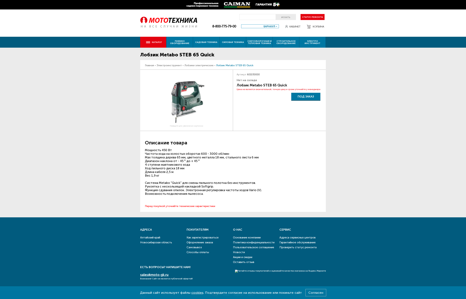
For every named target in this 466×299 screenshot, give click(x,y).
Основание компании (247, 237)
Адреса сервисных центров (297, 237)
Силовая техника (233, 42)
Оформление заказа (200, 242)
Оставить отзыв (243, 262)
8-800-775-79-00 (224, 26)
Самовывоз (194, 247)
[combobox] (260, 26)
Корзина (318, 26)
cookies (197, 293)
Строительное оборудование (286, 42)
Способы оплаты (198, 252)
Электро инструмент (312, 42)
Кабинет (295, 26)
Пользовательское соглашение (253, 247)
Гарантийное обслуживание (297, 242)
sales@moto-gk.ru (154, 275)
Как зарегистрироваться (202, 237)
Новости (239, 252)
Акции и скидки (242, 257)
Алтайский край (150, 237)
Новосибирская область (156, 242)
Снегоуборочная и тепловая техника (259, 42)
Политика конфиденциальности (254, 242)
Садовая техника (206, 42)
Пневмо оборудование (179, 42)
